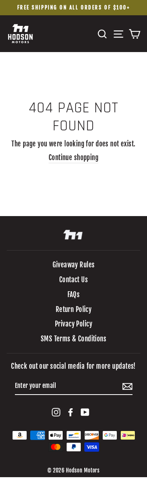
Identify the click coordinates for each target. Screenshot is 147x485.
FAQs (73, 294)
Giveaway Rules (74, 265)
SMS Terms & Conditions (73, 339)
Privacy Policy (73, 324)
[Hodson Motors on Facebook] (70, 412)
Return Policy (74, 309)
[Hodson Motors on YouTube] (85, 412)
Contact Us (73, 280)
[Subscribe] (127, 386)
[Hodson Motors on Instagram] (56, 412)
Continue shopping (73, 157)
